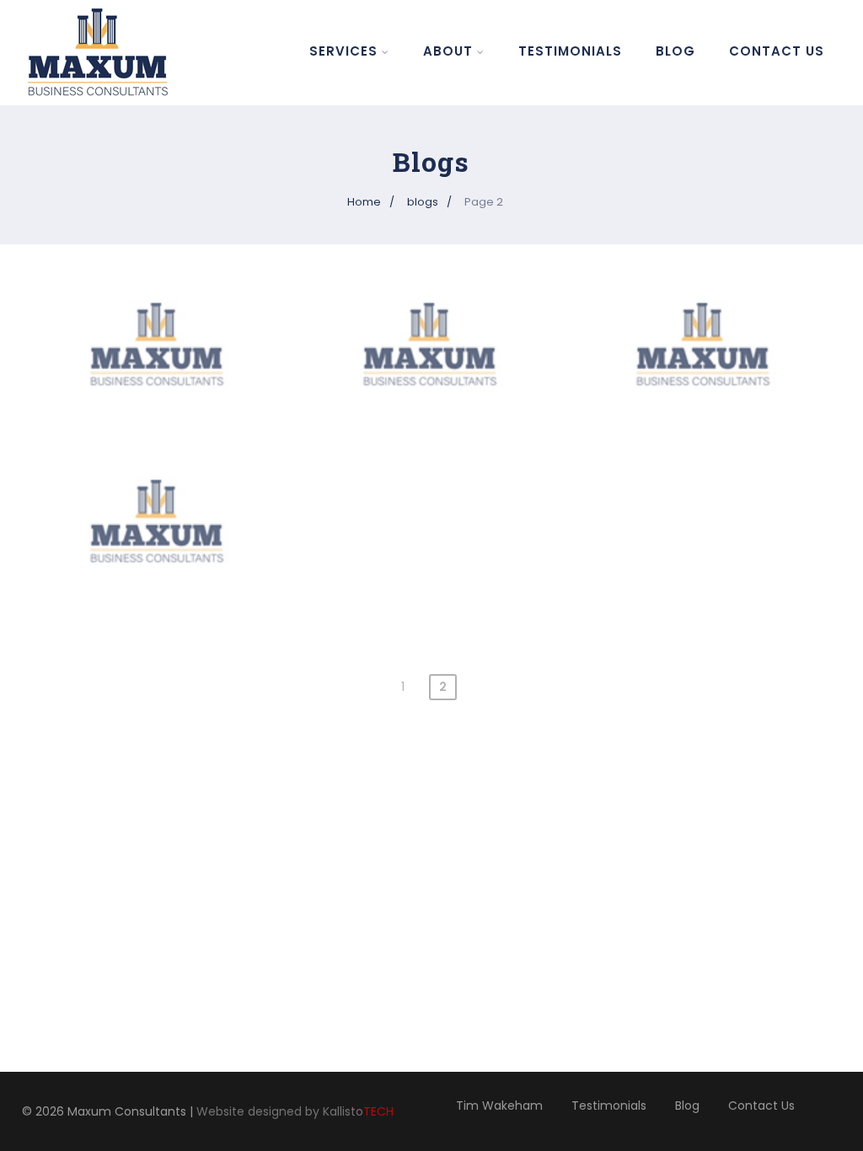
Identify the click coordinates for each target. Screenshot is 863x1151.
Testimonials (570, 51)
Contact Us (776, 51)
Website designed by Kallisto (295, 1111)
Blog (675, 51)
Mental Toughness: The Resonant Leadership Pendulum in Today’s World (431, 342)
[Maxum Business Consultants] (106, 52)
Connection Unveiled (705, 323)
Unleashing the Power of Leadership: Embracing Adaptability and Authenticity (158, 352)
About (448, 51)
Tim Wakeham (499, 1105)
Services (343, 51)
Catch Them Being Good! (158, 500)
